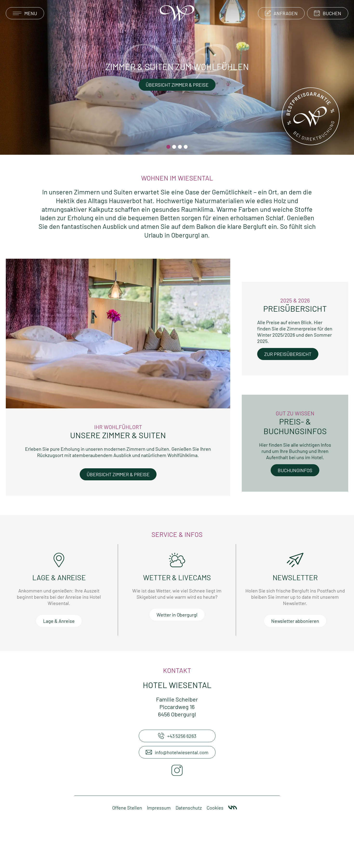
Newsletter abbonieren (295, 621)
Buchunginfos (295, 470)
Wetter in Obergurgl (177, 615)
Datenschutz (189, 808)
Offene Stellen (127, 808)
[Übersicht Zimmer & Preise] (118, 333)
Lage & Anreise (59, 621)
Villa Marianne (232, 808)
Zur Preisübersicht (287, 354)
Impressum (159, 808)
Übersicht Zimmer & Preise (177, 85)
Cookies (215, 808)
